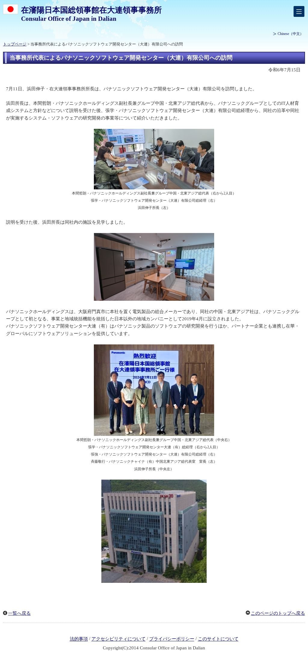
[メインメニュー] (299, 11)
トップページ (14, 44)
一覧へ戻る (19, 613)
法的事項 (79, 639)
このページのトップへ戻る (278, 613)
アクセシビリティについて (118, 639)
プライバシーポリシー (171, 639)
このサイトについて (218, 639)
